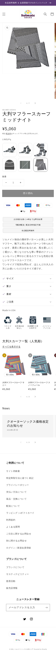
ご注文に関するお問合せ (18, 533)
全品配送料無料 (28, 230)
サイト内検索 (13, 471)
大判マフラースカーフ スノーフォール (39, 383)
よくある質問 (13, 526)
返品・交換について (16, 498)
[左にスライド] (21, 103)
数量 (4, 176)
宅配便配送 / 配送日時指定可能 (28, 225)
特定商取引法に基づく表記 (19, 478)
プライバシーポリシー (17, 485)
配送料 (8, 134)
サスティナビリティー (17, 574)
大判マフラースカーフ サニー (13, 383)
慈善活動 (10, 581)
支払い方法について (16, 492)
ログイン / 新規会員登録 (18, 547)
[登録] (46, 607)
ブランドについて (15, 567)
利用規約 (10, 519)
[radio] (9, 150)
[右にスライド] (35, 103)
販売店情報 (12, 588)
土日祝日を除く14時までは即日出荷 (28, 219)
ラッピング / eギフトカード (20, 513)
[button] (3, 14)
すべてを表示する (11, 346)
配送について (13, 506)
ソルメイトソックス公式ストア (23, 649)
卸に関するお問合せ (16, 540)
